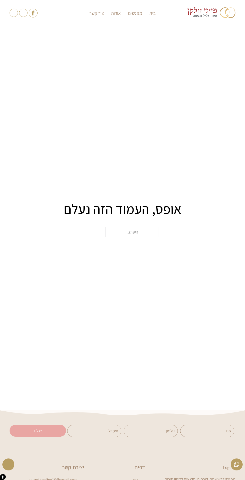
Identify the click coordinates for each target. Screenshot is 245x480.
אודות (116, 13)
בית (152, 13)
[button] (3, 477)
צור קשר (96, 13)
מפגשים (135, 13)
